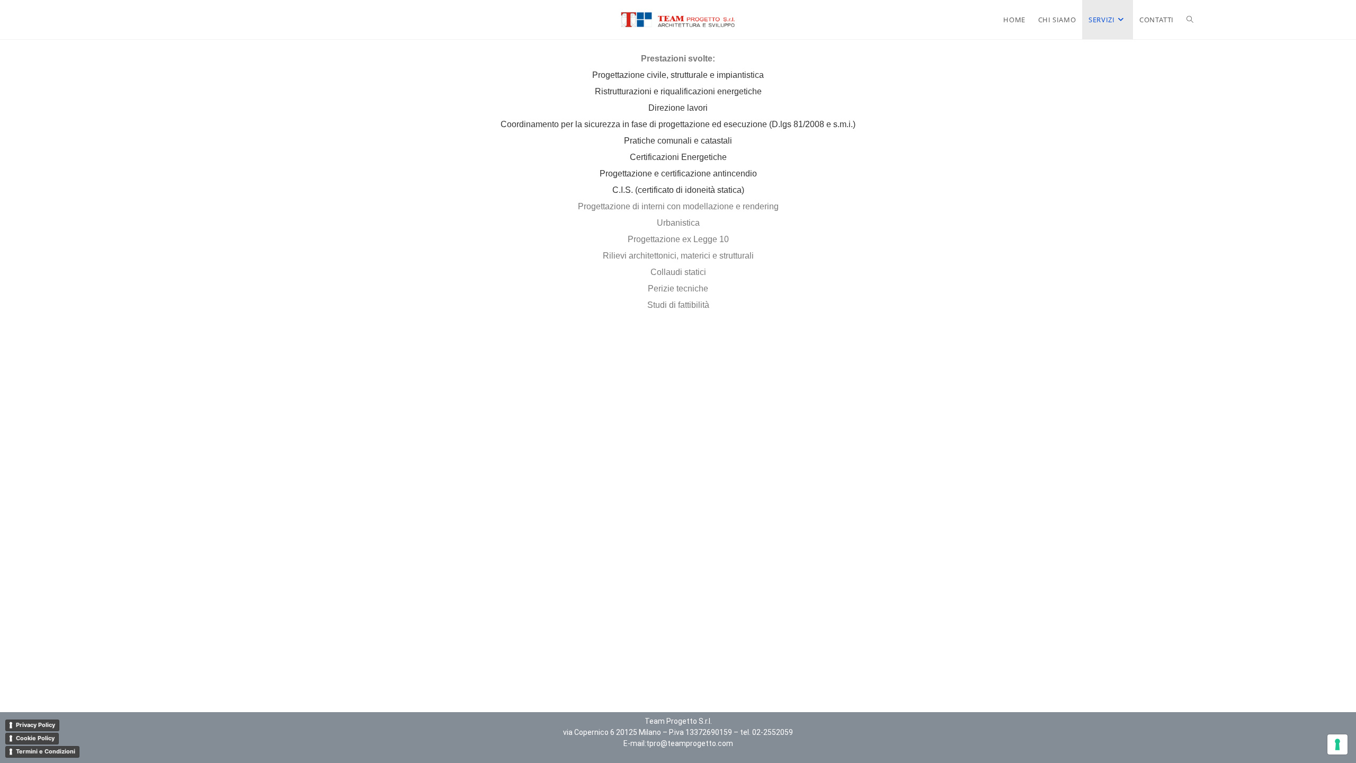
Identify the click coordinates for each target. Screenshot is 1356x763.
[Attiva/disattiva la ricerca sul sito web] (1190, 19)
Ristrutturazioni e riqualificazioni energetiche (678, 91)
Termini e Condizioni (45, 751)
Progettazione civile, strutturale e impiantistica (678, 74)
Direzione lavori (678, 107)
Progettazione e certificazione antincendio (678, 173)
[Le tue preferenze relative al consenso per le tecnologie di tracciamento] (1337, 744)
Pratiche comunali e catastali (678, 140)
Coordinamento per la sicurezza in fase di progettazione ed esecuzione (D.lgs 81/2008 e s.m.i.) (678, 124)
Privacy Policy (35, 725)
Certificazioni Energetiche (678, 157)
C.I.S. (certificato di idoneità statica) (678, 189)
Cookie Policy (35, 738)
